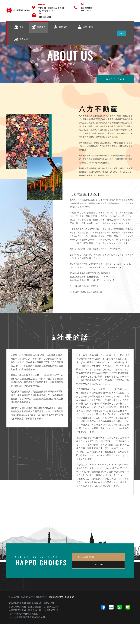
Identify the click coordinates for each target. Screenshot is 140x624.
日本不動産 (87, 26)
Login (121, 33)
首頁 (21, 26)
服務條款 (69, 597)
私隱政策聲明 (56, 597)
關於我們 (41, 26)
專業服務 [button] (63, 26)
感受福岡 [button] (23, 38)
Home (109, 79)
